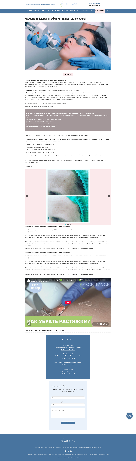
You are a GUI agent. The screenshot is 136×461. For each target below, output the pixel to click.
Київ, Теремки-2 (68, 354)
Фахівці (57, 10)
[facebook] (65, 451)
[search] (108, 11)
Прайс (42, 10)
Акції (47, 10)
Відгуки (79, 10)
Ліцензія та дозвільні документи (52, 454)
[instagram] (68, 451)
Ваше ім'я (53, 395)
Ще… (92, 10)
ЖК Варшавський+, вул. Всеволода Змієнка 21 (68, 347)
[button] (27, 196)
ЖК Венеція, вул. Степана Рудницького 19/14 (68, 356)
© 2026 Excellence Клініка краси (71, 457)
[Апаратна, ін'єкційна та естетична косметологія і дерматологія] (68, 4)
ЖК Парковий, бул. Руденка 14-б (68, 371)
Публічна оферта (88, 454)
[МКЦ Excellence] (68, 440)
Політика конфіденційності (101, 454)
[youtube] (71, 451)
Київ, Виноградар (68, 345)
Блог (51, 10)
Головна (29, 10)
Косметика (64, 10)
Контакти (85, 10)
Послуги (36, 10)
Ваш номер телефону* (57, 402)
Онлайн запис (99, 10)
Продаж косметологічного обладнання (72, 454)
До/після (72, 10)
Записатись (68, 74)
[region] (68, 120)
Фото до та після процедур (35, 454)
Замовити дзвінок (94, 5)
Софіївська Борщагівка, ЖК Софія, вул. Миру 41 (68, 362)
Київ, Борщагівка (68, 369)
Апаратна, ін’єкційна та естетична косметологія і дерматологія (40, 4)
